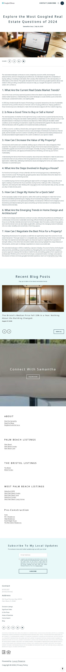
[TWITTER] (8, 627)
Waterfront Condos (10, 497)
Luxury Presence (18, 661)
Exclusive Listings (7, 606)
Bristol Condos (8, 470)
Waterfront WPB (9, 491)
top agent (34, 185)
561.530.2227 (5, 589)
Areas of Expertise (7, 615)
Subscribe (33, 571)
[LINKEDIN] (17, 627)
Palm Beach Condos (10, 446)
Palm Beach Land (9, 448)
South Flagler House (10, 521)
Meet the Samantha (10, 421)
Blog (3, 621)
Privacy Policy (39, 565)
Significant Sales (7, 609)
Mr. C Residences (9, 517)
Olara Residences (9, 519)
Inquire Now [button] (33, 377)
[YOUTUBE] (22, 627)
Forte (6, 515)
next (9, 331)
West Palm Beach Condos (12, 493)
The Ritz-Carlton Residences (12, 523)
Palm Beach (8, 444)
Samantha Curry (53, 256)
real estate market (11, 197)
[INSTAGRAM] (13, 627)
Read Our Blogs (9, 423)
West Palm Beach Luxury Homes (14, 499)
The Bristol (7, 468)
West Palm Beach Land (11, 495)
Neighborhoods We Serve (12, 425)
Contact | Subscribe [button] (47, 3)
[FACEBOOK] (4, 627)
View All (59, 331)
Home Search (6, 618)
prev (4, 331)
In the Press (5, 612)
